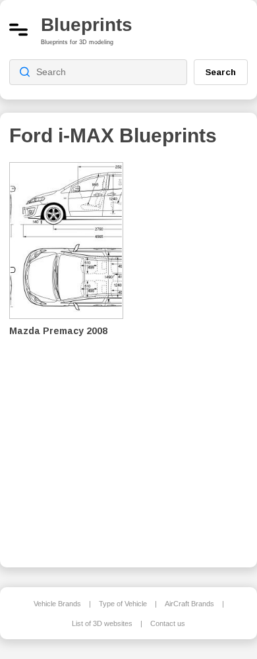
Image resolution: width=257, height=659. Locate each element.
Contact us (167, 623)
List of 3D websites (102, 623)
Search (221, 72)
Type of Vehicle (123, 604)
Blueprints (86, 24)
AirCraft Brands (189, 604)
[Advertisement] (195, 356)
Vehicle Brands (57, 604)
